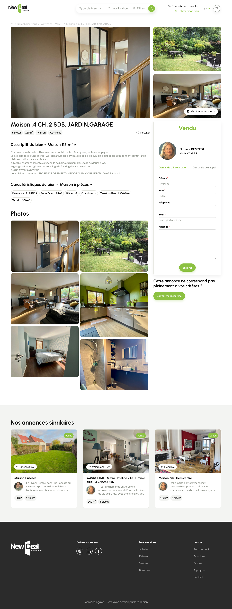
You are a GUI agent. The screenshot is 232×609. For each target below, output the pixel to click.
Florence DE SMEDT (192, 149)
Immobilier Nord (27, 23)
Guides (198, 563)
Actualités (199, 556)
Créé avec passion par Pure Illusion (127, 602)
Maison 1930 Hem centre (175, 478)
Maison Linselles (25, 478)
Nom (161, 190)
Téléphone (164, 202)
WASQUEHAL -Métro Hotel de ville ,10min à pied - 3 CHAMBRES (115, 480)
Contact (198, 577)
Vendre (143, 563)
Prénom (163, 178)
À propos (199, 570)
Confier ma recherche (169, 295)
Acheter (144, 549)
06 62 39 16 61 (188, 152)
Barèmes (144, 570)
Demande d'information (173, 167)
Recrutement (201, 549)
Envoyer (187, 267)
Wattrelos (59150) (51, 23)
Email (161, 214)
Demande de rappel (204, 167)
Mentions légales (94, 602)
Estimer (143, 556)
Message (163, 226)
